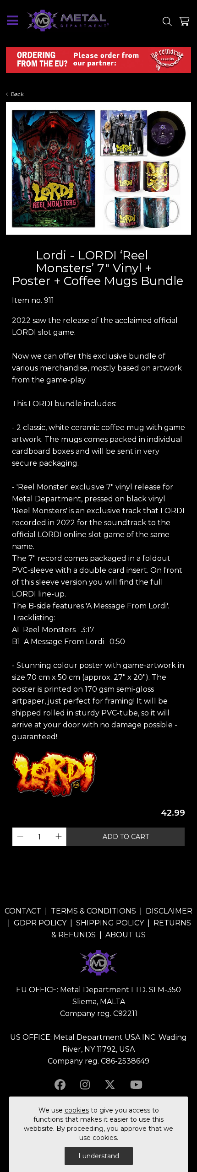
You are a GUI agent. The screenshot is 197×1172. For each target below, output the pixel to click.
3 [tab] (89, 242)
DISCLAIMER (169, 911)
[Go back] (20, 258)
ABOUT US (125, 934)
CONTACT (23, 911)
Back (17, 94)
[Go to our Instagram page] (85, 1084)
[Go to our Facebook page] (60, 1084)
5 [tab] (107, 242)
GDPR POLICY (40, 923)
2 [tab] (80, 242)
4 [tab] (98, 242)
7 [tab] (126, 242)
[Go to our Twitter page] (110, 1084)
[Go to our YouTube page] (136, 1084)
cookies (77, 1110)
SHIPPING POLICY (110, 923)
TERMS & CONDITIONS (93, 911)
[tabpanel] (98, 168)
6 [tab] (116, 242)
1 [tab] (71, 242)
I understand (98, 1156)
